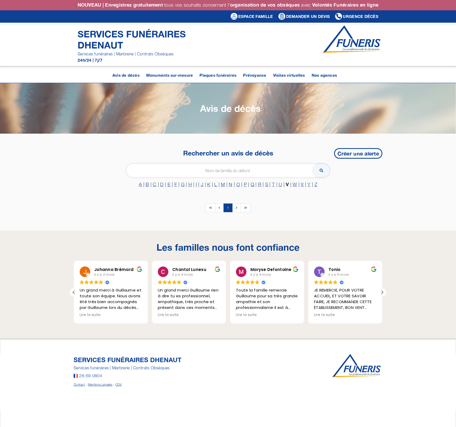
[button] (382, 292)
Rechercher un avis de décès (228, 153)
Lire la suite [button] (90, 315)
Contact (79, 384)
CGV (118, 384)
